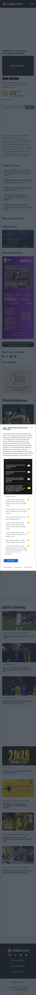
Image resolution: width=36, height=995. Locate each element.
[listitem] (18, 461)
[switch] (28, 466)
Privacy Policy (28, 567)
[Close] (32, 428)
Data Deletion (8, 567)
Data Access (18, 567)
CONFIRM (10, 560)
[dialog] (18, 497)
